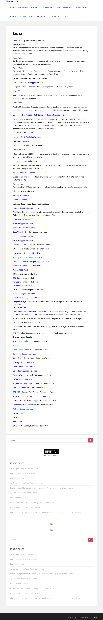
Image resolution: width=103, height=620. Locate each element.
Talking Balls (18, 68)
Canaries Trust (18, 375)
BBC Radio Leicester (21, 195)
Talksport (16, 286)
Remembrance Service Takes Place (24, 473)
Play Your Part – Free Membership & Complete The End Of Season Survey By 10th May (45, 512)
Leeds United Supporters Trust (25, 366)
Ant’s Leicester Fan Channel (24, 172)
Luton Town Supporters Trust (25, 371)
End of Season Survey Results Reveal (25, 507)
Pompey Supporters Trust (23, 388)
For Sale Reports (17, 478)
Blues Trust (17, 426)
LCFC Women (41, 16)
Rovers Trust (18, 341)
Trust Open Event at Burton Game (24, 468)
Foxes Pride (17, 103)
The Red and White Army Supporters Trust (30, 400)
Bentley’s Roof (18, 45)
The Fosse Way (19, 149)
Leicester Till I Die (20, 161)
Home (12, 7)
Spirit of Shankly (19, 244)
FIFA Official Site (19, 308)
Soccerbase (17, 326)
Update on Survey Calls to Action (23, 493)
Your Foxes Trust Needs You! (21, 16)
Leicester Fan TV (38, 161)
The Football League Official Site (26, 297)
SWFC (15, 396)
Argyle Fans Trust (20, 383)
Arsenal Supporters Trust (23, 223)
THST (15, 261)
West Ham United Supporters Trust (27, 265)
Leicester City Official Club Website (27, 137)
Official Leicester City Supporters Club (28, 82)
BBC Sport (17, 278)
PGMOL (16, 318)
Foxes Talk (17, 58)
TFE (14, 333)
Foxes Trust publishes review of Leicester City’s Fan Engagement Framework (41, 488)
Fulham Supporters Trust (23, 240)
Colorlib (77, 617)
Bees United (18, 232)
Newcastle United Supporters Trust (27, 253)
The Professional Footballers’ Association (29, 311)
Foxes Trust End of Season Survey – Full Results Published (34, 502)
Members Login (81, 7)
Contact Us (54, 16)
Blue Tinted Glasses (21, 141)
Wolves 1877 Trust (20, 270)
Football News (18, 184)
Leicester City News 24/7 (51, 455)
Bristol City (17, 345)
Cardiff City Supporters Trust (24, 354)
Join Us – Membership (64, 7)
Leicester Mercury (20, 200)
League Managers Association (25, 301)
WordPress (93, 617)
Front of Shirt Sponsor (19, 497)
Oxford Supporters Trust (23, 379)
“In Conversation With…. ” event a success (27, 483)
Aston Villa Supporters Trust (24, 227)
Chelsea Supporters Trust (23, 236)
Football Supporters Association (26, 208)
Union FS (16, 91)
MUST (15, 249)
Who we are (23, 7)
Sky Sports (17, 282)
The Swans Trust (19, 404)
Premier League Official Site (24, 293)
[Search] (90, 440)
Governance (47, 7)
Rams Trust (17, 358)
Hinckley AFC (18, 421)
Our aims (34, 7)
